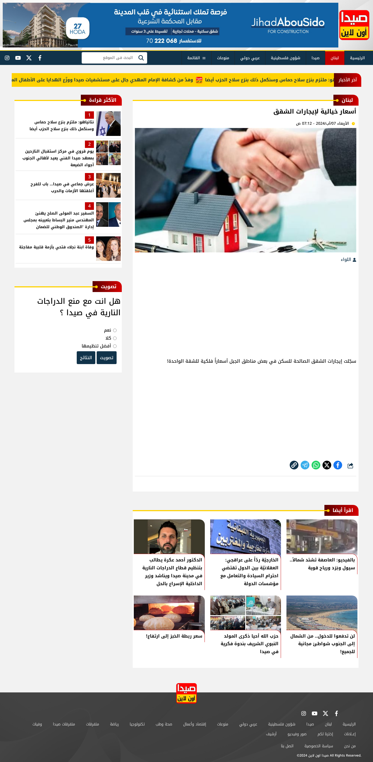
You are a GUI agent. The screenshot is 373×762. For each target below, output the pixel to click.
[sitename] (186, 693)
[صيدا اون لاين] (354, 25)
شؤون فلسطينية (285, 58)
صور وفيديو (297, 734)
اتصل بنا (287, 746)
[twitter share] (326, 465)
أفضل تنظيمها (96, 346)
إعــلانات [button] (350, 734)
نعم (107, 330)
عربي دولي (250, 58)
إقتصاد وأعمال (194, 724)
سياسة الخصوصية (318, 746)
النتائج (86, 357)
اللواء (347, 259)
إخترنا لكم (325, 734)
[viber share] (305, 465)
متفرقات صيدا (64, 724)
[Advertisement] (245, 307)
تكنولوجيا (137, 724)
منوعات (223, 58)
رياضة (114, 724)
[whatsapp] (294, 465)
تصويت (106, 357)
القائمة (193, 58)
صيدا (315, 58)
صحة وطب (164, 724)
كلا (108, 338)
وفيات (37, 724)
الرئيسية (357, 58)
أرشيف (271, 734)
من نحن (350, 746)
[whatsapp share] (316, 465)
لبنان (335, 58)
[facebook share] (337, 465)
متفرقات (92, 724)
